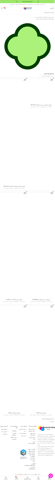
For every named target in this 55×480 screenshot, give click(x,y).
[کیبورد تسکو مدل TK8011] (14, 358)
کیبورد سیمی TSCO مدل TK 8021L (14, 299)
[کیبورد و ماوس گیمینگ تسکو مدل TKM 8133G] (14, 131)
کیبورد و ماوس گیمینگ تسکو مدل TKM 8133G (14, 186)
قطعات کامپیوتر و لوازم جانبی (36, 107)
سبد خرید (23, 436)
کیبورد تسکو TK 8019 (41, 413)
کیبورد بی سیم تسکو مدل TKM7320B (41, 299)
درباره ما (5, 434)
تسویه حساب (22, 433)
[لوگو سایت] (27, 8)
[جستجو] (1, 8)
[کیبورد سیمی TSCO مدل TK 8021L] (14, 244)
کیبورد (50, 107)
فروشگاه (14, 431)
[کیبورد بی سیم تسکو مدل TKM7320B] (41, 244)
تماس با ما (4, 431)
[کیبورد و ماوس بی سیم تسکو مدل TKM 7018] (41, 91)
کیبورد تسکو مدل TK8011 (14, 413)
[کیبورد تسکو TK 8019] (41, 358)
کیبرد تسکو (46, 107)
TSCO (51, 422)
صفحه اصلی (4, 429)
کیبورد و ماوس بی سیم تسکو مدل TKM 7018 (40, 105)
